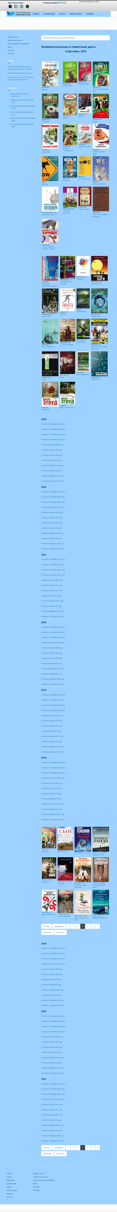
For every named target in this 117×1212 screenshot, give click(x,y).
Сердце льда (95, 316)
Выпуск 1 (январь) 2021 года (53, 616)
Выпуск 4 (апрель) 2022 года (53, 533)
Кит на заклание (84, 179)
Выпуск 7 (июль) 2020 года (52, 653)
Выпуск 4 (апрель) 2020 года (53, 669)
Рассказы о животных (67, 212)
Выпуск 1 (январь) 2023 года (53, 481)
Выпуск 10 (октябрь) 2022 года (54, 502)
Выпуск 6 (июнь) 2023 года (52, 455)
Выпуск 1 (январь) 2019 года (53, 752)
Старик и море (84, 209)
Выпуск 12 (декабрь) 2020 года (54, 627)
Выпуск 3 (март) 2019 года (52, 742)
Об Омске (11, 53)
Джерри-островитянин (68, 149)
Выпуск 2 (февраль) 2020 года (53, 679)
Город (44, 379)
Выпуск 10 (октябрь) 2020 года (54, 637)
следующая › (47, 932)
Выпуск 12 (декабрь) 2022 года (54, 492)
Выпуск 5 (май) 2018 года (52, 799)
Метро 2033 (46, 316)
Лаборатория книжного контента (20, 73)
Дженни (45, 89)
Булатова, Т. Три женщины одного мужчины (81, 885)
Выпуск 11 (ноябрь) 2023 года (53, 429)
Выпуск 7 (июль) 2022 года (52, 518)
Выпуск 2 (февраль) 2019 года (53, 747)
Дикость (63, 314)
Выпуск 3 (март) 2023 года (52, 471)
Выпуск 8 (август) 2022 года (53, 512)
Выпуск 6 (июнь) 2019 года (52, 726)
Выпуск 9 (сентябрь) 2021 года (54, 575)
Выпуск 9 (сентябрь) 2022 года (54, 507)
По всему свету (84, 84)
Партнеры (9, 1194)
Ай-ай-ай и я (67, 86)
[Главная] (18, 13)
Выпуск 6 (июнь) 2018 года (52, 794)
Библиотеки (10, 1180)
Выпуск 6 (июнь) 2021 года (52, 590)
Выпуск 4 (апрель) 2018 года (53, 804)
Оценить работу (75, 14)
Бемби (65, 118)
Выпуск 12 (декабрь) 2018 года (54, 762)
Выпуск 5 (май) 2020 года (52, 663)
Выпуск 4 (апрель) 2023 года (53, 465)
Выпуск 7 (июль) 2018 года (52, 788)
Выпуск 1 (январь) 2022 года (53, 549)
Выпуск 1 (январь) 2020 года (53, 684)
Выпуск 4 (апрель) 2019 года (53, 736)
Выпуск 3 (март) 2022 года (52, 538)
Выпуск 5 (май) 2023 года (52, 460)
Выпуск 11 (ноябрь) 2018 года (53, 768)
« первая (46, 926)
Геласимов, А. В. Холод (82, 853)
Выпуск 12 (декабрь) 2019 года (54, 695)
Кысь (62, 377)
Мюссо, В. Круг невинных (47, 881)
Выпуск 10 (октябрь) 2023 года (54, 434)
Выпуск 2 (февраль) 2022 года (53, 544)
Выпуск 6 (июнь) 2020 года (52, 658)
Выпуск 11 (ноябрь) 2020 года (53, 632)
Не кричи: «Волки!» (99, 184)
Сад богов (45, 122)
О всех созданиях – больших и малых (48, 248)
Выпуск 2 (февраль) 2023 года (53, 476)
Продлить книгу (13, 37)
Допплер (45, 184)
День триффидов (82, 374)
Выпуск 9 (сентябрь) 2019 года (54, 710)
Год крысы (80, 279)
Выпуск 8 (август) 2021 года (53, 580)
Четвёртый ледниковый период (49, 285)
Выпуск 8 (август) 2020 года (53, 648)
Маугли (95, 121)
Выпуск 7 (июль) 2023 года (52, 450)
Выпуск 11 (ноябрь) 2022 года (53, 497)
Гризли (81, 116)
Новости (9, 1177)
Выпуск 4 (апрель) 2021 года (53, 601)
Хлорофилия (81, 342)
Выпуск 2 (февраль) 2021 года (53, 611)
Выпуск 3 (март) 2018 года (52, 809)
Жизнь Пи (66, 181)
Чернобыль (95, 379)
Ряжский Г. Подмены (46, 850)
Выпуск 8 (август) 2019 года (53, 716)
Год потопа (46, 410)
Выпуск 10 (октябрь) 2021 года (54, 570)
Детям (10, 47)
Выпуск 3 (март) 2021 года (52, 606)
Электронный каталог (15, 40)
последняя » (60, 932)
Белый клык (46, 152)
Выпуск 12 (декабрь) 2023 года (54, 424)
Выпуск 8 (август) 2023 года (53, 445)
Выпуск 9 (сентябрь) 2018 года (54, 778)
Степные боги (96, 284)
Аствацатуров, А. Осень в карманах (64, 915)
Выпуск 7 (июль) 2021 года (52, 585)
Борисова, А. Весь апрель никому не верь (81, 918)
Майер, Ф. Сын (63, 851)
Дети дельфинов (48, 347)
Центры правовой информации (18, 43)
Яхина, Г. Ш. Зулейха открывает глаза (100, 854)
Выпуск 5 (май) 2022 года (52, 528)
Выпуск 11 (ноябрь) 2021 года (53, 565)
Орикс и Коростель (67, 407)
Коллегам (11, 50)
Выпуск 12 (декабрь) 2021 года (54, 559)
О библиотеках (49, 14)
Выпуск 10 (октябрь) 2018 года (54, 773)
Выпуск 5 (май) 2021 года (52, 596)
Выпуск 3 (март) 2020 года (52, 674)
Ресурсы (62, 14)
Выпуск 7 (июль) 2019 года (52, 721)
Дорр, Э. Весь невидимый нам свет (100, 916)
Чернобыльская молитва (65, 283)
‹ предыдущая (58, 926)
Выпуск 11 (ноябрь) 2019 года (53, 700)
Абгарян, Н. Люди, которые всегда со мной (99, 885)
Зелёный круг (81, 311)
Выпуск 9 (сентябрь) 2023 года (54, 439)
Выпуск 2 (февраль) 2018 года (53, 814)
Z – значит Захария (66, 345)
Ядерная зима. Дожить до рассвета (99, 348)
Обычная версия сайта (89, 1)
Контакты (90, 14)
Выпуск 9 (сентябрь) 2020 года (54, 643)
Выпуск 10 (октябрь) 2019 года (54, 705)
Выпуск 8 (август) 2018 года (53, 783)
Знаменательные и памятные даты (62, 38)
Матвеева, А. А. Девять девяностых (49, 913)
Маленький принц (48, 215)
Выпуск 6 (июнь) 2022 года (52, 523)
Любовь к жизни (84, 147)
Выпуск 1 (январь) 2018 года (53, 820)
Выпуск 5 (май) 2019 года (52, 731)
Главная (36, 14)
